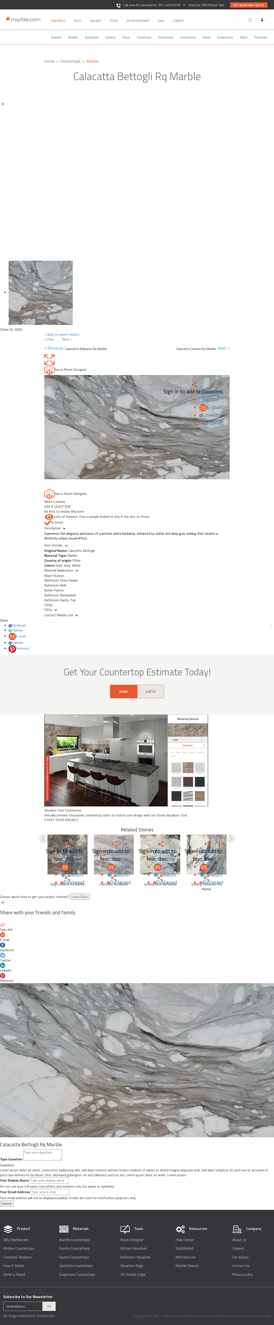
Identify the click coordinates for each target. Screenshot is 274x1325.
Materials (58, 20)
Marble (73, 37)
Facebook (213, 392)
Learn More (79, 896)
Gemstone (165, 37)
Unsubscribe (46, 1316)
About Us (239, 1240)
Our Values (240, 1257)
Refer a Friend (14, 1274)
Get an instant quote (249, 5)
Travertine (144, 37)
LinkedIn (212, 415)
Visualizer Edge (131, 1265)
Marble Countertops (74, 1240)
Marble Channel (187, 1265)
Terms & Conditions (232, 1316)
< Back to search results (61, 334)
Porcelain (260, 37)
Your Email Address (15, 1192)
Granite (56, 37)
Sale (161, 20)
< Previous (54, 348)
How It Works (13, 1265)
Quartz (111, 37)
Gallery (95, 20)
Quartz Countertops (74, 1257)
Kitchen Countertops (18, 1248)
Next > (67, 339)
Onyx (126, 37)
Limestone (188, 37)
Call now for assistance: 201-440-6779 (151, 4)
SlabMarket (185, 1248)
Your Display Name (14, 1180)
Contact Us (240, 1265)
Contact (178, 20)
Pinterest (213, 423)
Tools (114, 20)
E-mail (214, 407)
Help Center (185, 1240)
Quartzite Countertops (76, 1265)
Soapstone (225, 37)
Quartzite (92, 37)
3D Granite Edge (132, 1274)
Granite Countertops (74, 1248)
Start (123, 691)
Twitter (211, 399)
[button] (262, 19)
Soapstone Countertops (77, 1274)
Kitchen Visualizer (133, 1248)
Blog (77, 20)
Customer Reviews (17, 1257)
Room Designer (131, 1240)
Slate (243, 37)
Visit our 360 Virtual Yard (206, 4)
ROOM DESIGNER (138, 20)
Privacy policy (242, 1274)
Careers (238, 1248)
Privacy (252, 1316)
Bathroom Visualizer (135, 1257)
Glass (206, 37)
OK (49, 1306)
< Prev (49, 339)
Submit (7, 1203)
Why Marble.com (15, 1240)
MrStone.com (186, 1257)
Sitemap (265, 1316)
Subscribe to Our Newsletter (28, 1297)
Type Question (11, 1159)
